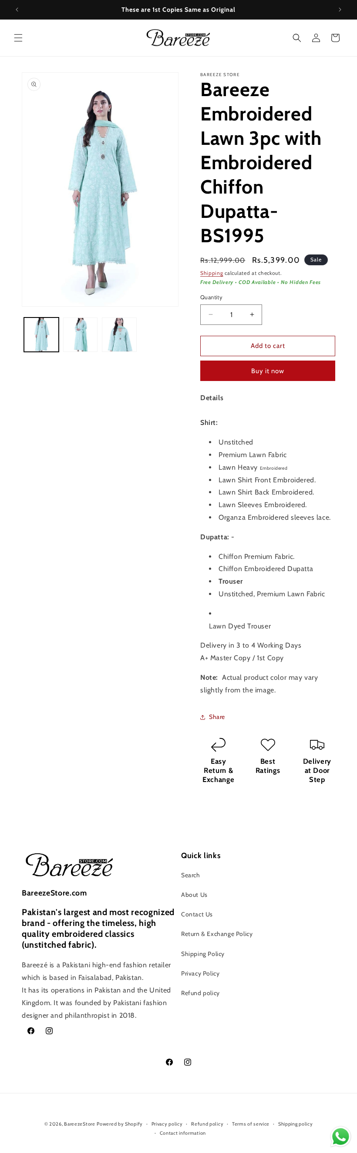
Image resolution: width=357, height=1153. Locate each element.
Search (190, 875)
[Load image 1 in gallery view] (41, 334)
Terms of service (250, 1124)
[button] (18, 37)
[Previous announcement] (17, 9)
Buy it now (267, 371)
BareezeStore (79, 1124)
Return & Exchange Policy (217, 934)
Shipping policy (295, 1124)
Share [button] (217, 717)
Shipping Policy (203, 954)
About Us (194, 895)
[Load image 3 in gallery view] (119, 334)
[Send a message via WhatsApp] (341, 1137)
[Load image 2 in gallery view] (80, 334)
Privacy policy (167, 1124)
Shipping (211, 273)
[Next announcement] (340, 9)
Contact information (183, 1133)
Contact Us (197, 914)
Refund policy (200, 993)
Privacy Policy (200, 973)
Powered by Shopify (120, 1124)
